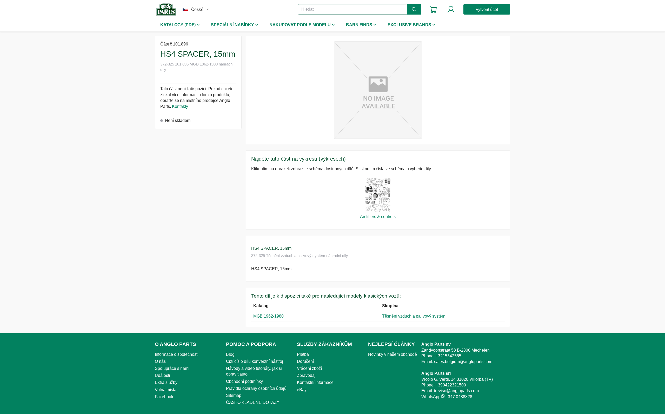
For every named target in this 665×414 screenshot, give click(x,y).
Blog (230, 354)
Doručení (305, 361)
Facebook (164, 397)
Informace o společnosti (176, 354)
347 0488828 (460, 397)
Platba (303, 354)
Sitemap (233, 395)
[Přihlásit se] (451, 9)
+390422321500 (451, 385)
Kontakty (180, 106)
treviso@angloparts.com (456, 391)
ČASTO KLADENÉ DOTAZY (253, 402)
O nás (160, 361)
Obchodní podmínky (244, 381)
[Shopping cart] (433, 9)
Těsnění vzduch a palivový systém (413, 316)
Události (162, 375)
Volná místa (165, 389)
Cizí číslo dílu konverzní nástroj (254, 361)
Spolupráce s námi (172, 368)
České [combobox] (197, 9)
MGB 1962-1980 (268, 316)
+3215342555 (448, 356)
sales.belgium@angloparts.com (463, 361)
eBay (302, 389)
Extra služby (166, 382)
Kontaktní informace (315, 382)
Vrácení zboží (309, 368)
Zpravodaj (306, 375)
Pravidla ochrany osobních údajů (256, 388)
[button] (378, 90)
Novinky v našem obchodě (392, 354)
